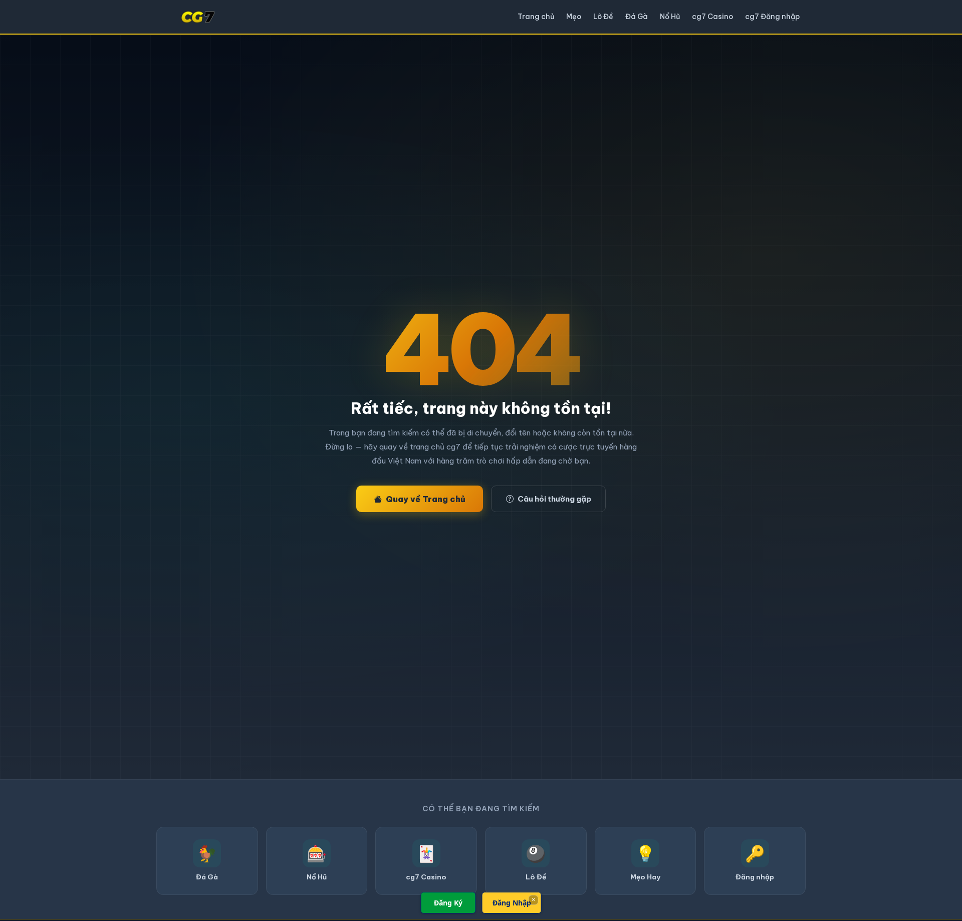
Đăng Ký (448, 902)
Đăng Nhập (512, 902)
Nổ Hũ (670, 16)
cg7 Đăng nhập (772, 16)
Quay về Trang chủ (425, 499)
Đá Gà (636, 16)
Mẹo (573, 16)
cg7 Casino (712, 16)
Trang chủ (536, 16)
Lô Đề (603, 16)
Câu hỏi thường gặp (554, 499)
